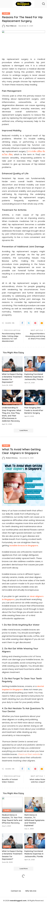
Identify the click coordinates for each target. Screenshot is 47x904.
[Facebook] (22, 323)
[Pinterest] (35, 323)
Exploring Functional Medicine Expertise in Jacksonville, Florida (33, 377)
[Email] (41, 323)
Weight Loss (31, 403)
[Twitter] (28, 323)
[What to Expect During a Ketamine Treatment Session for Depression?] (12, 364)
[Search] (43, 4)
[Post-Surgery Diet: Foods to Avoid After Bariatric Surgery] (34, 397)
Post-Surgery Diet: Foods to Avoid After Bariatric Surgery (33, 410)
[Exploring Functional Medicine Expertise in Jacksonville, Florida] (34, 364)
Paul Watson (11, 26)
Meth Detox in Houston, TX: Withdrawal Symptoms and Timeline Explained (34, 820)
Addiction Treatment (12, 403)
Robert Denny (12, 458)
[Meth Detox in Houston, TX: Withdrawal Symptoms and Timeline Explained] (34, 804)
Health (6, 13)
